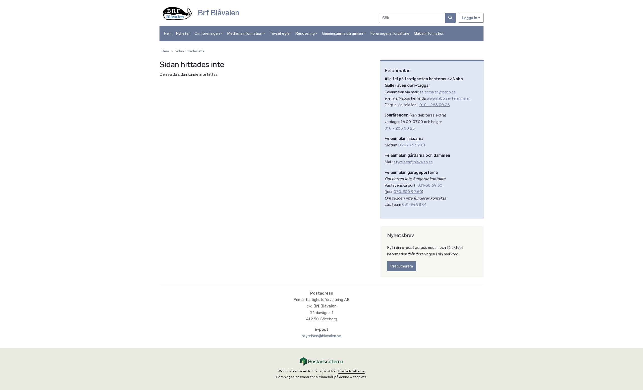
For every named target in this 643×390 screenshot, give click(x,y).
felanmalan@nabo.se (438, 92)
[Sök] (450, 18)
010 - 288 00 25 (400, 128)
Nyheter (183, 33)
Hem (168, 33)
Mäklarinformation (429, 33)
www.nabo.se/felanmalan (448, 98)
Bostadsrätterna (351, 371)
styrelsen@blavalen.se (413, 162)
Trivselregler (280, 33)
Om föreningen (207, 33)
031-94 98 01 (414, 204)
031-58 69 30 (429, 185)
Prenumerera (401, 266)
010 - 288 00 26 (434, 104)
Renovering (305, 33)
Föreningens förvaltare (389, 33)
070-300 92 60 (408, 191)
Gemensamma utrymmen (342, 33)
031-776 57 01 (411, 145)
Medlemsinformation (244, 33)
